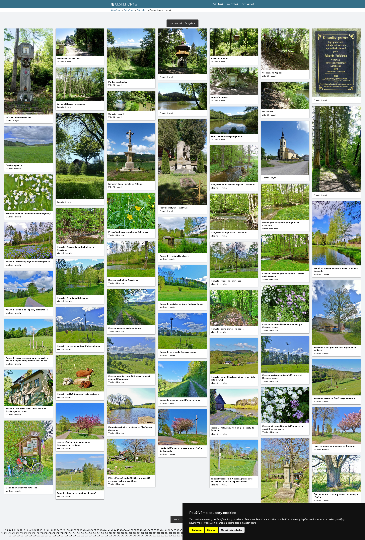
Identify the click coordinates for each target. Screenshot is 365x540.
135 (51, 533)
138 (63, 533)
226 (58, 536)
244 (130, 536)
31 (78, 530)
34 (86, 530)
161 (154, 533)
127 (19, 533)
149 (107, 533)
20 (46, 530)
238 (106, 536)
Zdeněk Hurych (13, 120)
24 (58, 530)
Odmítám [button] (211, 530)
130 (31, 533)
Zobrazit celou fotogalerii (182, 23)
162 (158, 533)
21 (49, 530)
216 (19, 536)
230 (74, 536)
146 (95, 533)
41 (106, 530)
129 (27, 533)
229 (70, 536)
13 (27, 530)
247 (142, 536)
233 (86, 536)
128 (23, 533)
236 (98, 536)
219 (31, 536)
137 (59, 533)
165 (170, 533)
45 (118, 530)
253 (166, 536)
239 (110, 536)
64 (172, 530)
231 (78, 536)
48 (126, 530)
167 (178, 533)
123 (3, 533)
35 (89, 530)
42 (109, 530)
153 (122, 533)
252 (162, 536)
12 (24, 530)
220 (34, 536)
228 (66, 536)
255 (174, 536)
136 (55, 533)
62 (166, 530)
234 (90, 536)
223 (46, 536)
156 (134, 533)
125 (11, 533)
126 (15, 533)
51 (135, 530)
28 (69, 530)
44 (115, 530)
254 (170, 536)
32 (81, 530)
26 (64, 530)
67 (181, 530)
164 (166, 533)
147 (99, 533)
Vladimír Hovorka (13, 168)
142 (79, 533)
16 (35, 530)
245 (134, 536)
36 (92, 530)
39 (101, 530)
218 (27, 536)
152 (118, 533)
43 (112, 530)
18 (41, 530)
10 (18, 530)
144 (87, 533)
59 (158, 530)
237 (102, 536)
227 (62, 536)
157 (138, 533)
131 (35, 533)
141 (75, 533)
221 (38, 536)
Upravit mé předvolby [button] (231, 530)
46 (121, 530)
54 (143, 530)
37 (95, 530)
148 (103, 533)
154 (126, 533)
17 (38, 530)
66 (178, 530)
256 (178, 536)
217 (23, 536)
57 (152, 530)
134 (47, 533)
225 (54, 536)
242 (122, 536)
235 (94, 536)
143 (83, 533)
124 (7, 533)
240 (114, 536)
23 (55, 530)
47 (123, 530)
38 (98, 530)
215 (15, 536)
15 (32, 530)
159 (146, 533)
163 (162, 533)
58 (155, 530)
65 (175, 530)
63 (169, 530)
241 (118, 536)
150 (110, 533)
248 (146, 536)
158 (142, 533)
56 (149, 530)
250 (154, 536)
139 (67, 533)
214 (11, 536)
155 (130, 533)
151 (114, 533)
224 (50, 536)
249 (150, 536)
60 (161, 530)
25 (61, 530)
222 (42, 536)
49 (129, 530)
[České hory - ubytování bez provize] (124, 4)
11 (21, 530)
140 (71, 533)
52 (138, 530)
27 (66, 530)
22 (52, 530)
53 (141, 530)
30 (75, 530)
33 (84, 530)
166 (174, 533)
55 (146, 530)
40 (104, 530)
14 (29, 530)
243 (126, 536)
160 (150, 533)
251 (158, 536)
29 (72, 530)
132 (39, 533)
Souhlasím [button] (197, 530)
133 (43, 533)
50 (132, 530)
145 (91, 533)
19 (44, 530)
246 (138, 536)
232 (82, 536)
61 (163, 530)
